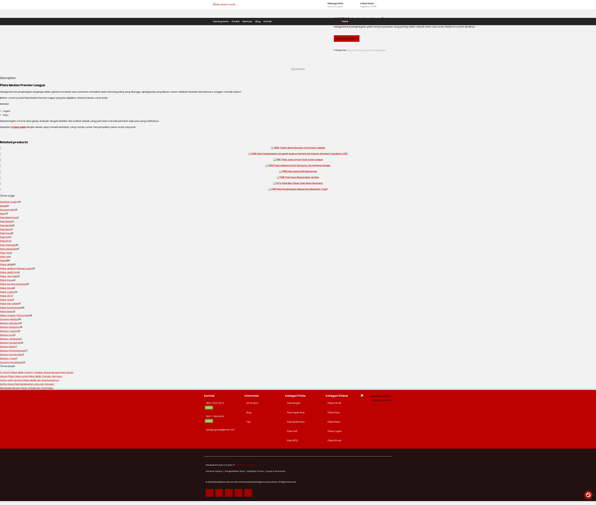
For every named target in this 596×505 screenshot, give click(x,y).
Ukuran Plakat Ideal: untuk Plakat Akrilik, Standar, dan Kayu (31, 376)
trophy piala (18, 127)
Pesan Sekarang (346, 38)
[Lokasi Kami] (357, 4)
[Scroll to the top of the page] (1, 503)
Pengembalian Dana (235, 471)
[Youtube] (248, 493)
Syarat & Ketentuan (275, 471)
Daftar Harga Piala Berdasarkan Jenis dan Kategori (27, 384)
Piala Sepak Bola (377, 50)
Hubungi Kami (335, 3)
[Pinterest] (238, 493)
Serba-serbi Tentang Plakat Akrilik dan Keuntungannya (29, 380)
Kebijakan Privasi (255, 471)
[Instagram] (229, 493)
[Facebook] (209, 493)
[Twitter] (219, 493)
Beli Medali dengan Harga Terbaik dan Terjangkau (26, 388)
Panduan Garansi (214, 471)
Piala (349, 50)
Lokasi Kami (367, 3)
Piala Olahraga (360, 50)
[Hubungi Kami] (324, 4)
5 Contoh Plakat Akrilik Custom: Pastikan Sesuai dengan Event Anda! (36, 372)
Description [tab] (298, 69)
